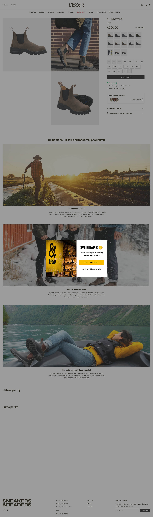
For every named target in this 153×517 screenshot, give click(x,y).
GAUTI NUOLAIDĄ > (91, 262)
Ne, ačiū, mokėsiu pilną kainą (91, 269)
